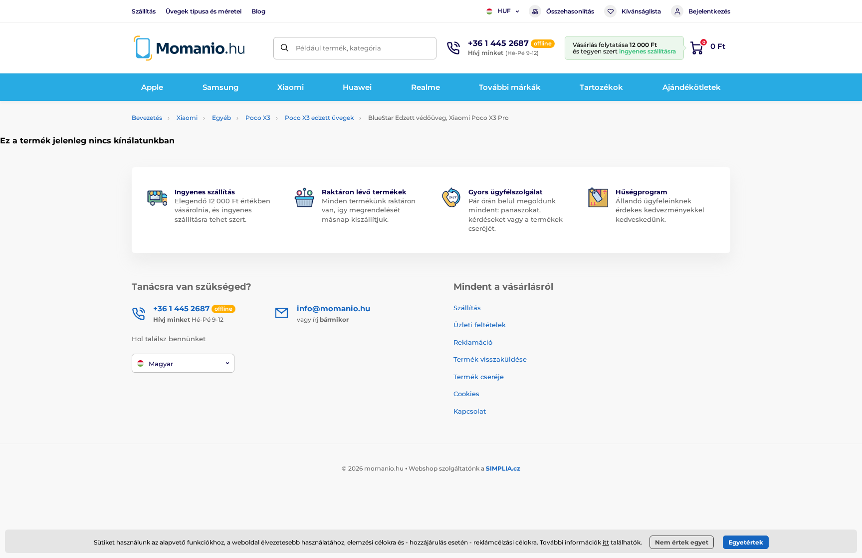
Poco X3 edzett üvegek (319, 117)
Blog (258, 11)
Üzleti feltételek (479, 325)
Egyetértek (745, 542)
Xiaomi (187, 117)
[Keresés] (284, 48)
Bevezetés (147, 117)
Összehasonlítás (570, 11)
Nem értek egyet (681, 542)
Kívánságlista (641, 11)
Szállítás (144, 11)
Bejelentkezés (709, 11)
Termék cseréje (478, 377)
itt (606, 542)
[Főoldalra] (189, 48)
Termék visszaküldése (490, 359)
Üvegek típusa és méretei (203, 11)
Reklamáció (472, 342)
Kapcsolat (469, 411)
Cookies (466, 394)
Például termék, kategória (338, 48)
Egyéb (221, 117)
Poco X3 (257, 117)
